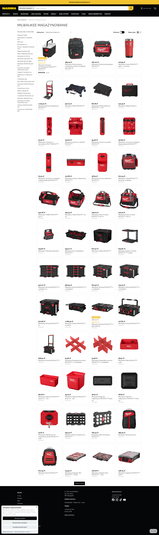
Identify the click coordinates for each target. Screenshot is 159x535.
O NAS (84, 14)
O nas (19, 496)
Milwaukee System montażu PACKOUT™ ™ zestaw (127, 252)
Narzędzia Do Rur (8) (23, 56)
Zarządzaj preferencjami (20, 527)
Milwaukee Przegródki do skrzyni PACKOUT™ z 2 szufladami (102, 361)
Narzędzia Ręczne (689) (24, 61)
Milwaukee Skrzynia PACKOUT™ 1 (49, 360)
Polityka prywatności (8, 532)
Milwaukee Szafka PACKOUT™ (101, 251)
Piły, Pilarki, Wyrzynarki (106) (25, 81)
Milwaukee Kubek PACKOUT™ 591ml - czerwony (128, 65)
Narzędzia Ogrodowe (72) (25, 58)
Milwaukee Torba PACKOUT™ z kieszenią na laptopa (128, 179)
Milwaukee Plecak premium (127, 435)
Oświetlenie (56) (22, 79)
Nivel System (63, 14)
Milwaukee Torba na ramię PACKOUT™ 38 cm (126, 215)
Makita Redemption (95, 14)
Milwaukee (24, 14)
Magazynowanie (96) (23, 51)
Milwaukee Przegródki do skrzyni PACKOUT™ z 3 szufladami (75, 361)
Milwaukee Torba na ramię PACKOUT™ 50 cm (100, 215)
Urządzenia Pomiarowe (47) (25, 95)
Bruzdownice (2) (22, 44)
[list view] (140, 32)
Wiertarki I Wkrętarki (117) (24, 98)
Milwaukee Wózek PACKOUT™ (75, 106)
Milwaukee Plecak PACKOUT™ (48, 473)
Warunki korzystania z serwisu (22, 532)
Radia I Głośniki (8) (22, 91)
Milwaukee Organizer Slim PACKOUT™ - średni (73, 474)
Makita (15, 14)
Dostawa (20, 503)
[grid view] (138, 32)
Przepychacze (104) (23, 88)
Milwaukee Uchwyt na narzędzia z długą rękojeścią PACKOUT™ (129, 143)
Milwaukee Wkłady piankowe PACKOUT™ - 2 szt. (101, 107)
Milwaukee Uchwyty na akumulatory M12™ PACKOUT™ (48, 143)
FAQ (18, 501)
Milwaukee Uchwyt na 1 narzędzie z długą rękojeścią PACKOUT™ (49, 179)
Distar (46, 14)
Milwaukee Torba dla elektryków (48, 251)
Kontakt (19, 498)
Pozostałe (75, 14)
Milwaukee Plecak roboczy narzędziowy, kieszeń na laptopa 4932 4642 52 (75, 66)
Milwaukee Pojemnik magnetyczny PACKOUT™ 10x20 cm (102, 398)
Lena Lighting (36, 14)
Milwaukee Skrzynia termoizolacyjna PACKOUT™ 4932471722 (47, 66)
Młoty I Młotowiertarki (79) (25, 53)
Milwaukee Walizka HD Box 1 (127, 106)
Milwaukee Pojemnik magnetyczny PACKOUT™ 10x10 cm (128, 398)
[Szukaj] (130, 8)
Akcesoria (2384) (22, 35)
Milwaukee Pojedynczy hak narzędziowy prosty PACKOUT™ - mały (48, 436)
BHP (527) (20, 42)
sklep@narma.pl (69, 515)
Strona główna (22, 20)
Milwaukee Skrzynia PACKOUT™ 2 (129, 323)
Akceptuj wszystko (20, 518)
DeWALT (53, 14)
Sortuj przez (40, 32)
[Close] (36, 507)
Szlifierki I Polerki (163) (23, 93)
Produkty (6, 14)
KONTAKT (108, 14)
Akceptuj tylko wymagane (19, 522)
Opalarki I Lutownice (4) (24, 72)
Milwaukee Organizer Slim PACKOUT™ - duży (100, 474)
